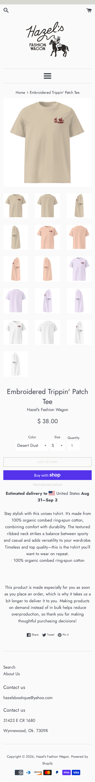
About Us (11, 674)
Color (32, 437)
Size (57, 437)
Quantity (74, 437)
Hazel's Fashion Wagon (52, 756)
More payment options (47, 484)
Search (9, 667)
